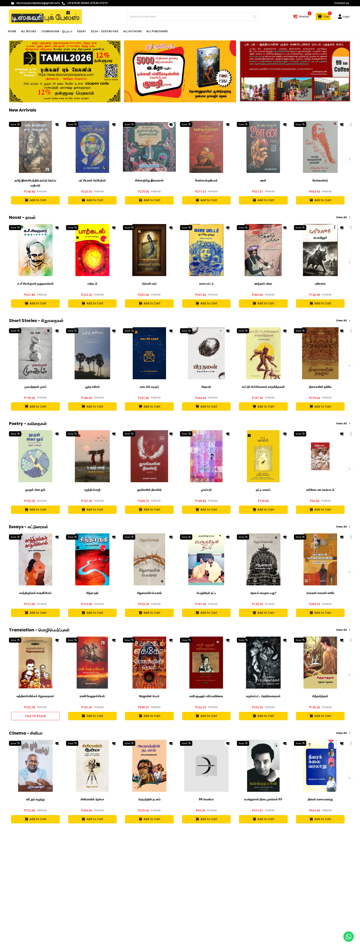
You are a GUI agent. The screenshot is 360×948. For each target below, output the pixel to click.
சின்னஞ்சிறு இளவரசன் (149, 180)
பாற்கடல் (92, 283)
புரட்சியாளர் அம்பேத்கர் (92, 180)
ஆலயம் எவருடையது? (263, 593)
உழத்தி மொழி (92, 490)
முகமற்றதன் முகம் (35, 387)
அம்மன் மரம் (149, 283)
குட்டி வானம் (263, 490)
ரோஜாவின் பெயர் (149, 696)
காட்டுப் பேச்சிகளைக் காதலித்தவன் (263, 387)
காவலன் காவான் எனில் (320, 593)
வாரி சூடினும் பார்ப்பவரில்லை (206, 696)
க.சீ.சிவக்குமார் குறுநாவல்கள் (35, 283)
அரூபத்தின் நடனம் (149, 799)
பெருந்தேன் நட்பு (206, 593)
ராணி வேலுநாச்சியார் (92, 696)
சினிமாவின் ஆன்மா (92, 799)
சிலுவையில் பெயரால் (149, 593)
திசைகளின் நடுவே (320, 387)
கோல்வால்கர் (320, 180)
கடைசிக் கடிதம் (149, 387)
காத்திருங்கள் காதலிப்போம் (35, 593)
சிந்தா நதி (92, 593)
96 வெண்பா (206, 799)
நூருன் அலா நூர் (35, 490)
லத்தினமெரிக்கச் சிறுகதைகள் (35, 696)
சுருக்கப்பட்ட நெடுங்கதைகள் (263, 696)
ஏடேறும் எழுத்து (35, 799)
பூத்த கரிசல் (92, 387)
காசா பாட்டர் (206, 283)
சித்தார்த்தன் (320, 696)
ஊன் (263, 180)
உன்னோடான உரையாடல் (320, 490)
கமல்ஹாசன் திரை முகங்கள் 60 (263, 799)
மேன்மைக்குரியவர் (206, 180)
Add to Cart (38, 200)
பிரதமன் (206, 387)
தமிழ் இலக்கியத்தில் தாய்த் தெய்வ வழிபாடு (35, 182)
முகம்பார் (206, 490)
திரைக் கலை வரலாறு (320, 799)
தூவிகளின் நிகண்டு (149, 490)
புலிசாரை (320, 283)
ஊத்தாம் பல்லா (263, 283)
